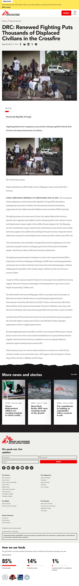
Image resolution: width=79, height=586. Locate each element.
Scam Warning (6, 522)
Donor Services (6, 477)
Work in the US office (46, 503)
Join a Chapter (45, 487)
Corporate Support (7, 496)
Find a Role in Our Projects (48, 506)
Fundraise (43, 480)
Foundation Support (7, 494)
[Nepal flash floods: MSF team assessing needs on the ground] (39, 402)
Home (4, 21)
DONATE (66, 13)
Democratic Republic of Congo (18, 117)
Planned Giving (6, 491)
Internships (44, 510)
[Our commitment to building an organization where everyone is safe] (65, 402)
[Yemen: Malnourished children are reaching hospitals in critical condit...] (13, 402)
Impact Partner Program (8, 489)
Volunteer (43, 484)
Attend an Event (45, 482)
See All (73, 374)
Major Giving (5, 487)
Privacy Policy (6, 520)
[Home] (21, 13)
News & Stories (15, 21)
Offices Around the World (9, 506)
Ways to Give (5, 484)
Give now (6, 7)
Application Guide (46, 508)
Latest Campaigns (45, 477)
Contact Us (5, 518)
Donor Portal (5, 480)
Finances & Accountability (9, 482)
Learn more (6, 555)
